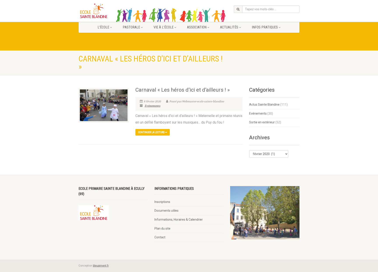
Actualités (229, 27)
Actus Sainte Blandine (264, 104)
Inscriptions (162, 202)
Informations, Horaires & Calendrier (178, 219)
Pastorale (131, 27)
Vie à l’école (163, 27)
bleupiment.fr (101, 265)
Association (196, 27)
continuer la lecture (151, 132)
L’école (103, 27)
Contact (159, 237)
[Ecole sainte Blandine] (113, 11)
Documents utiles (166, 210)
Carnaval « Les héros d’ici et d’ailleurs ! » (182, 90)
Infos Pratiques (265, 27)
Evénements (152, 106)
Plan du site (162, 228)
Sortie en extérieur (262, 122)
